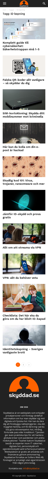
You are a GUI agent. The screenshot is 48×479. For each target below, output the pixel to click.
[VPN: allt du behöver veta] (24, 264)
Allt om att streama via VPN (22, 247)
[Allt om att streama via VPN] (24, 233)
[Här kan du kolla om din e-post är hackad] (24, 133)
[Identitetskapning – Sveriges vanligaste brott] (24, 335)
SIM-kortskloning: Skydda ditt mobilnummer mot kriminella (24, 115)
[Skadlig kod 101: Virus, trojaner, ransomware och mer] (24, 166)
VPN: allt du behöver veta (20, 277)
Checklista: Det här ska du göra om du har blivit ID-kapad (24, 317)
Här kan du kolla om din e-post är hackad (21, 148)
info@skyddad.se (31, 468)
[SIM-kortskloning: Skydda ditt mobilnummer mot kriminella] (24, 99)
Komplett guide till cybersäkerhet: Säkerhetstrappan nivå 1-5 (21, 46)
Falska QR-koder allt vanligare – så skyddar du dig (23, 81)
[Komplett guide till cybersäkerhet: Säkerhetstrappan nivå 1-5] (24, 29)
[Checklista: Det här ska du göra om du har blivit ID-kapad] (24, 298)
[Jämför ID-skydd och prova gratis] (24, 200)
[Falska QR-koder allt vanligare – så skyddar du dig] (24, 65)
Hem (4, 10)
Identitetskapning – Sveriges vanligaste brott (23, 350)
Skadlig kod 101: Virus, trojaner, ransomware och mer (24, 182)
